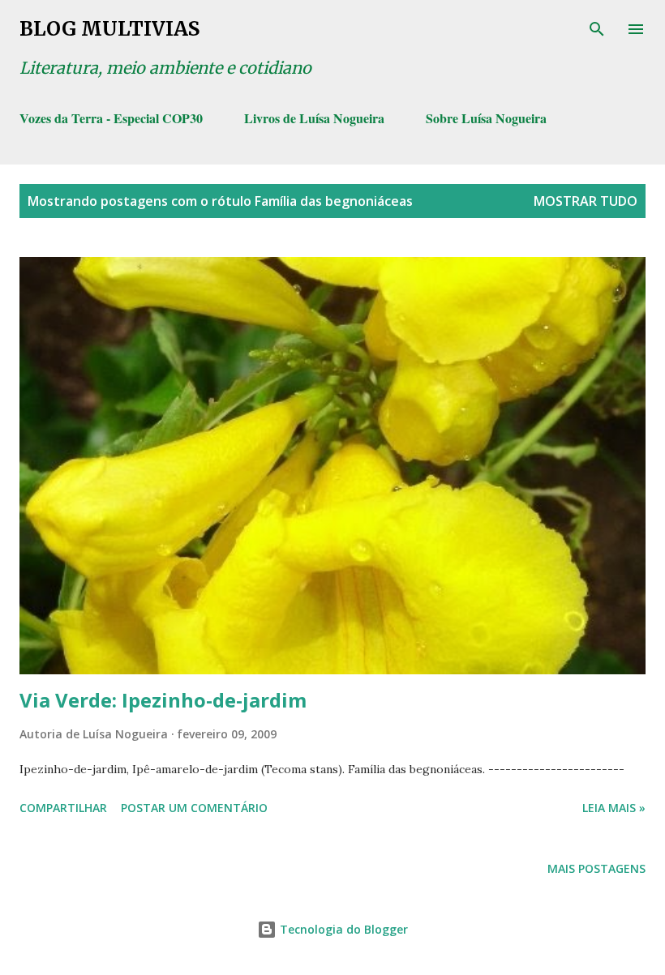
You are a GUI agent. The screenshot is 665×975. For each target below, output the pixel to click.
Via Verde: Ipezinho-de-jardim (163, 699)
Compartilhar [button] (63, 807)
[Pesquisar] (597, 29)
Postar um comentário (194, 807)
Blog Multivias (109, 28)
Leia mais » (614, 807)
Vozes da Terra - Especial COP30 (111, 118)
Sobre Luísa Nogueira (486, 118)
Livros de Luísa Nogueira (314, 118)
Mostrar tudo (585, 201)
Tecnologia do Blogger (342, 929)
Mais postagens (596, 868)
